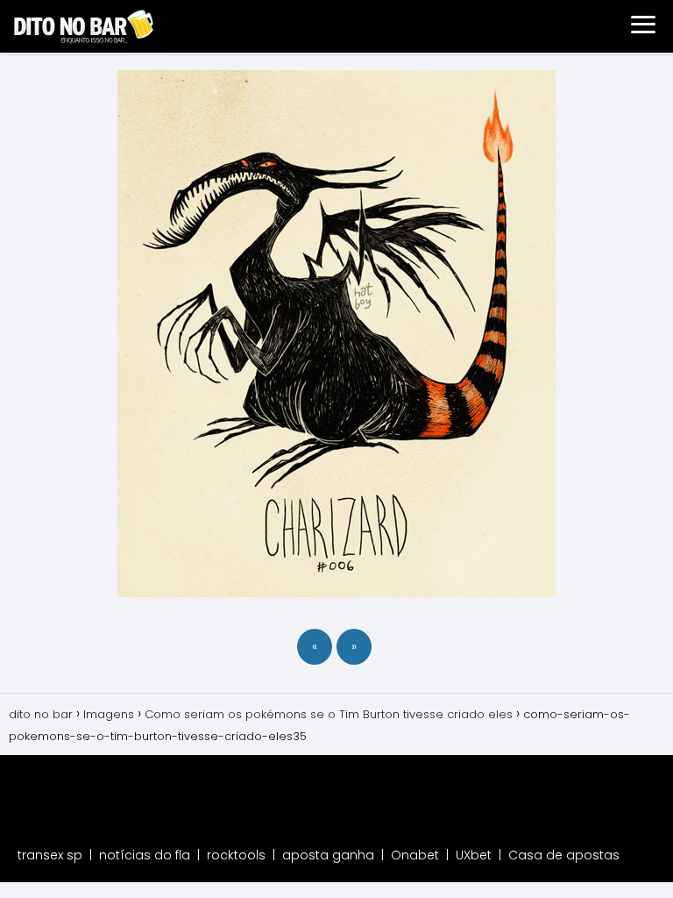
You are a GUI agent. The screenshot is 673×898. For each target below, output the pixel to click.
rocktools (236, 855)
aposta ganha (328, 855)
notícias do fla (144, 855)
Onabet (415, 855)
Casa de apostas (564, 855)
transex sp (50, 855)
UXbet (474, 855)
